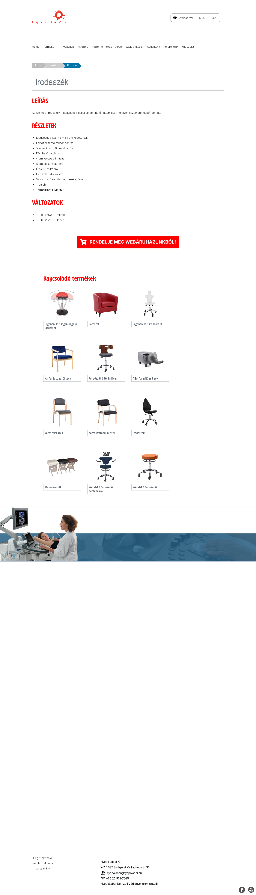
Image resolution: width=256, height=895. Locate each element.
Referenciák (170, 46)
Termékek (49, 46)
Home (36, 46)
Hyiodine (83, 46)
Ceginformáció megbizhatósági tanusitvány (42, 863)
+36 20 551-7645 (117, 878)
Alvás (118, 46)
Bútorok (72, 65)
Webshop (68, 46)
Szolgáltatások (134, 46)
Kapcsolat (188, 46)
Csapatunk (153, 46)
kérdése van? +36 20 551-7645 (198, 18)
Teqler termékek (102, 46)
